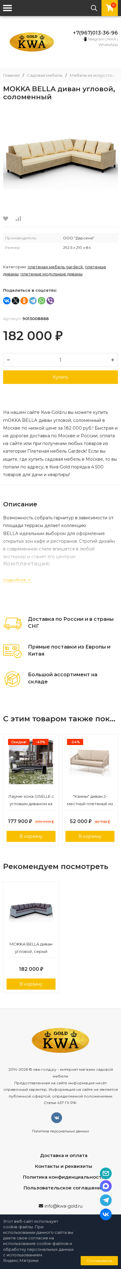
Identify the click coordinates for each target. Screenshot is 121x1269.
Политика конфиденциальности (64, 1177)
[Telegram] (33, 300)
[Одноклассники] (24, 300)
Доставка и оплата (63, 1155)
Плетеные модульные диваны (51, 273)
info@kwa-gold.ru (64, 1206)
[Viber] (50, 300)
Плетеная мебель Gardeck (55, 266)
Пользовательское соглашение (64, 1188)
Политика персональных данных (60, 1131)
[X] (15, 300)
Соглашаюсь (99, 1260)
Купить (60, 377)
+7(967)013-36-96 (95, 33)
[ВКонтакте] (7, 300)
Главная (11, 75)
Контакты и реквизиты (63, 1166)
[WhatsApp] (41, 300)
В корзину (31, 836)
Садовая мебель (44, 75)
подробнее (15, 579)
